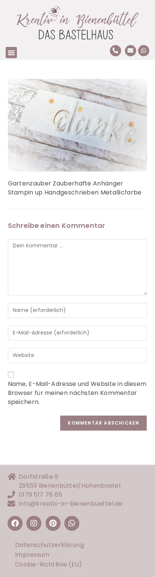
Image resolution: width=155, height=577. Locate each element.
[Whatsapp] (143, 50)
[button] (11, 52)
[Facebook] (15, 523)
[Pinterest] (53, 523)
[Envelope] (130, 50)
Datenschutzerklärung (49, 545)
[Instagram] (33, 523)
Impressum (32, 554)
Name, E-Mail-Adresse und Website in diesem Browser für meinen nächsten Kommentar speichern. (77, 393)
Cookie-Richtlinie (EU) (48, 564)
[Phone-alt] (115, 50)
